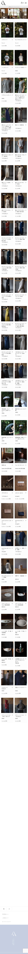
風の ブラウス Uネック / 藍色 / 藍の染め (20, 211)
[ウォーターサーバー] (21, 455)
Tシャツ (3, 43)
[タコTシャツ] (7, 30)
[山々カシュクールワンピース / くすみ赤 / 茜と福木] (7, 228)
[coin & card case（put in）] (7, 510)
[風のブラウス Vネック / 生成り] (21, 172)
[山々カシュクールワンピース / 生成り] (21, 285)
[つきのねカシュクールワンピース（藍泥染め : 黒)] (7, 370)
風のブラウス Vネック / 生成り (19, 183)
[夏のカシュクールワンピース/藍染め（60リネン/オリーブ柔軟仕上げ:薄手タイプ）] (7, 115)
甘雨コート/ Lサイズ (19, 687)
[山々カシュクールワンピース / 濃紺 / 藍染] (21, 228)
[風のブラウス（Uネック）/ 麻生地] (7, 145)
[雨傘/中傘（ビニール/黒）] (21, 399)
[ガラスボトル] (7, 483)
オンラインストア (6, 921)
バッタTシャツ (5, 67)
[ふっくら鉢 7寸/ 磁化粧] (21, 621)
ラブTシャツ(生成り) (20, 67)
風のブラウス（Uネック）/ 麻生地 (6, 155)
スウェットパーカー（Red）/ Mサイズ (6, 715)
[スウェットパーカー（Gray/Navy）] (21, 705)
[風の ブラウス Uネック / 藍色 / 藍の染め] (21, 200)
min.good (17, 496)
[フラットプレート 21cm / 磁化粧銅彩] (21, 593)
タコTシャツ (4, 39)
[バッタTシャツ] (7, 57)
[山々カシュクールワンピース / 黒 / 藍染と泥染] (7, 285)
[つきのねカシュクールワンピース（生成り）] (21, 342)
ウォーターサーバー (19, 465)
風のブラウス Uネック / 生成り (6, 211)
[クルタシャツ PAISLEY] (7, 677)
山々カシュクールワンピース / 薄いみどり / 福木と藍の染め (19, 325)
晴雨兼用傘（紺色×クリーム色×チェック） (20, 438)
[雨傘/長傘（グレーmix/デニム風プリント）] (7, 399)
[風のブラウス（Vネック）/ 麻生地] (21, 145)
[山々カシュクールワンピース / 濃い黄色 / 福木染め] (7, 313)
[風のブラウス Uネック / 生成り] (7, 200)
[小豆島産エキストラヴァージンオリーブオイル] (21, 649)
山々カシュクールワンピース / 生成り (19, 295)
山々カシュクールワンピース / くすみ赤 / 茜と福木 (6, 239)
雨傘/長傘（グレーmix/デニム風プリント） (6, 410)
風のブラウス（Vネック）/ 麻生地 (20, 155)
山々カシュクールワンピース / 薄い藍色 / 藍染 (6, 353)
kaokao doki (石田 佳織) (6, 468)
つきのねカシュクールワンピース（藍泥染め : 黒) (6, 382)
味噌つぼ (4, 465)
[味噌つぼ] (7, 455)
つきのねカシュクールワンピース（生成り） (19, 353)
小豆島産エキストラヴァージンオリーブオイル (19, 660)
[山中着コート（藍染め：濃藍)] (21, 538)
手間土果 (17, 663)
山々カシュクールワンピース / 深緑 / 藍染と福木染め (6, 268)
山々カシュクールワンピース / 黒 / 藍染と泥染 (6, 296)
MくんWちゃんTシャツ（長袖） (6, 576)
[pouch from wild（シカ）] (21, 510)
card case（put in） (19, 493)
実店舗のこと (5, 914)
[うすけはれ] (3, 3)
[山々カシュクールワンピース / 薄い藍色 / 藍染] (7, 342)
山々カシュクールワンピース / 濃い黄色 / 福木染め (6, 325)
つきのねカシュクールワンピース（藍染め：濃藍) (19, 382)
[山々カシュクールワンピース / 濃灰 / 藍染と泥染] (21, 256)
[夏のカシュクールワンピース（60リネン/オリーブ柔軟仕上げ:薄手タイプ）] (21, 85)
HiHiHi (16, 70)
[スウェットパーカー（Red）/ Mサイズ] (7, 705)
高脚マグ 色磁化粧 (19, 576)
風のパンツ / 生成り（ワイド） (6, 183)
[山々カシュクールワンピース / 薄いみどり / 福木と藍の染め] (21, 313)
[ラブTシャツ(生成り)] (21, 57)
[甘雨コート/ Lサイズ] (21, 677)
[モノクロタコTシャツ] (21, 30)
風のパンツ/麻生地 (19, 125)
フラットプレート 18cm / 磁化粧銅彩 (6, 604)
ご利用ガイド (5, 917)
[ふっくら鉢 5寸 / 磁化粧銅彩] (7, 621)
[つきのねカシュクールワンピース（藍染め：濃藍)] (21, 370)
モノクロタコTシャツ (20, 39)
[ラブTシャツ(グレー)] (7, 85)
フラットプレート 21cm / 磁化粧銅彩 (19, 604)
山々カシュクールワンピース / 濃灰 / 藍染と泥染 (20, 268)
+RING (3, 413)
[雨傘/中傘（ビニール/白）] (7, 427)
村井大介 (17, 579)
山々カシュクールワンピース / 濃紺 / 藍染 (20, 238)
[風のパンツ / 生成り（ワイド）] (7, 172)
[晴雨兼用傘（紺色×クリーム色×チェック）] (21, 427)
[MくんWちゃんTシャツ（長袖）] (7, 566)
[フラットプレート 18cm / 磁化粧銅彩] (7, 593)
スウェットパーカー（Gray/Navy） (19, 715)
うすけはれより (18, 100)
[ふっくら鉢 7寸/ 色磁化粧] (7, 649)
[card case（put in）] (21, 483)
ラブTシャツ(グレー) (6, 95)
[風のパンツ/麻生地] (21, 115)
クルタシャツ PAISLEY (5, 688)
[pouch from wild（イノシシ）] (7, 538)
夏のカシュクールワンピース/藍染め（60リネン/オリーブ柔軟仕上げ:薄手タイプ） (6, 127)
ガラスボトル (5, 493)
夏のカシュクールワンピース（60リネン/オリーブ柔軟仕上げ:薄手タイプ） (20, 97)
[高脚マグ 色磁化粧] (21, 566)
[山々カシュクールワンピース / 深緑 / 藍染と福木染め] (7, 256)
